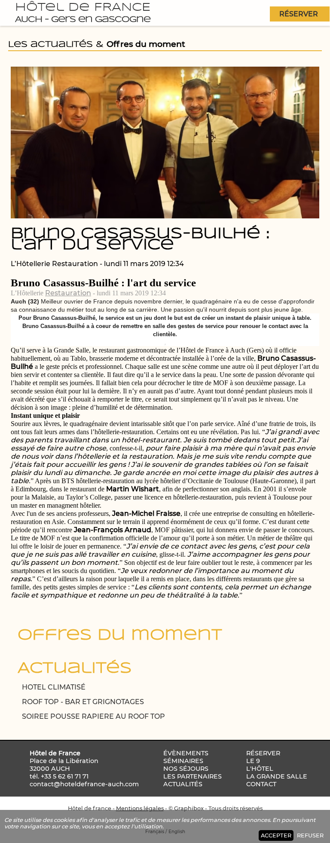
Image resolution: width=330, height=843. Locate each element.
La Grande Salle (276, 776)
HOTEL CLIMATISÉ (54, 687)
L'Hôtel (259, 768)
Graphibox (189, 808)
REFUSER (310, 835)
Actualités (182, 784)
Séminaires (183, 761)
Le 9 (253, 761)
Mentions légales (140, 808)
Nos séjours (185, 768)
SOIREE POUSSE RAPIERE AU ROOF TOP (93, 716)
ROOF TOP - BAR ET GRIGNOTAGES (83, 702)
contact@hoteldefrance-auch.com (84, 784)
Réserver (263, 753)
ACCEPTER (276, 835)
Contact (261, 784)
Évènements (185, 753)
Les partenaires (192, 776)
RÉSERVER (298, 14)
